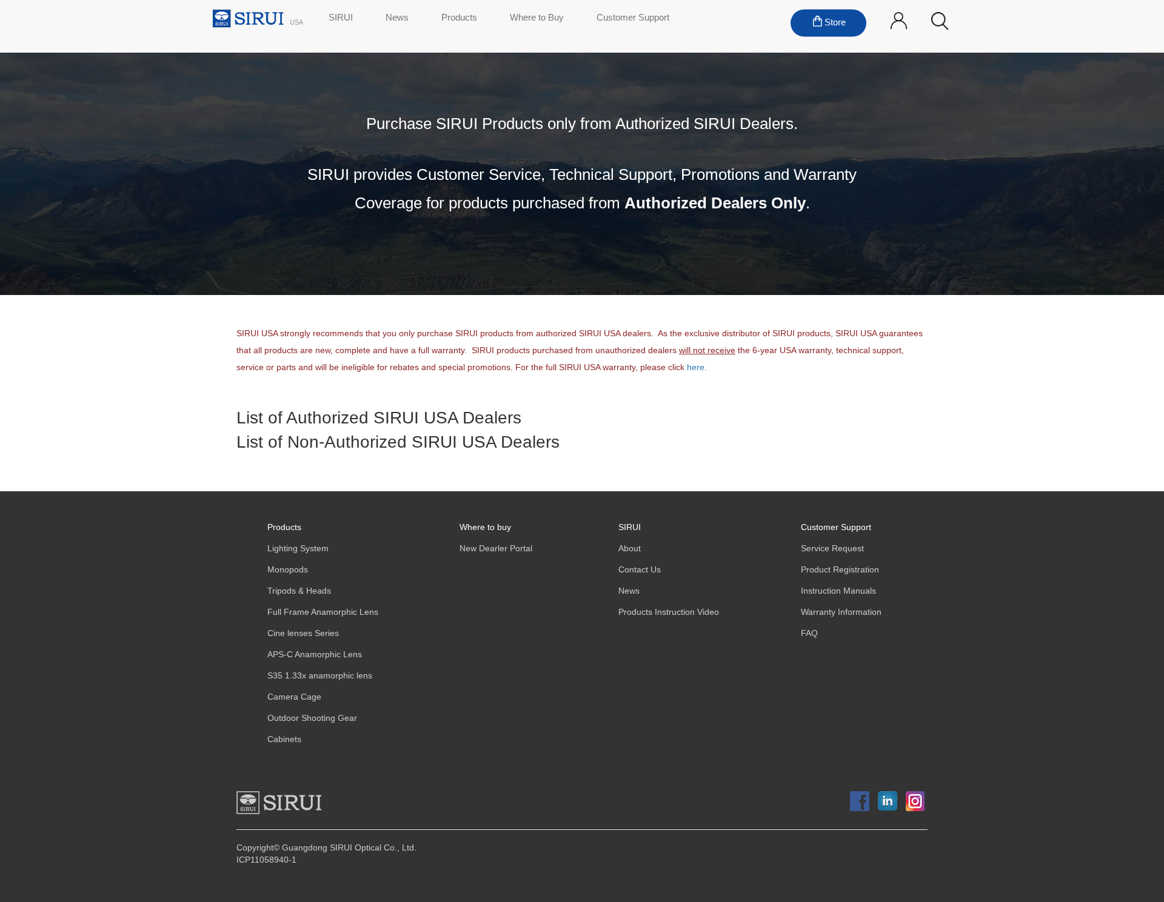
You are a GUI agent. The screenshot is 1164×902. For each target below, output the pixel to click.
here (695, 367)
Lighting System (298, 548)
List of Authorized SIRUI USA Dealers (378, 419)
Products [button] (459, 18)
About (629, 548)
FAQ (809, 633)
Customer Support (633, 18)
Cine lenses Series (303, 633)
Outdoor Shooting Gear (312, 718)
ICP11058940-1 (266, 859)
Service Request (832, 548)
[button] (940, 21)
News (397, 18)
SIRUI (341, 18)
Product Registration (840, 569)
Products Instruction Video (668, 612)
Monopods (287, 569)
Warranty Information (841, 612)
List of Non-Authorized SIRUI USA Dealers (398, 443)
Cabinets (284, 739)
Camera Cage (294, 696)
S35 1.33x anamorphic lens (319, 675)
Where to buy (485, 527)
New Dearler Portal (496, 548)
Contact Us (639, 569)
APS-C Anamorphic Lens (314, 654)
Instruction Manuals (838, 590)
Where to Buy (537, 18)
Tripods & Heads (299, 590)
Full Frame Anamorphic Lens (322, 612)
